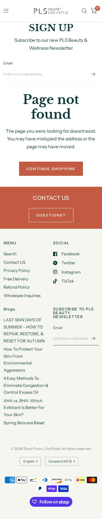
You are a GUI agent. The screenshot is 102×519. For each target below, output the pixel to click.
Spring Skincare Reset (24, 422)
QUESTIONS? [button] (51, 215)
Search (10, 253)
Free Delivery (16, 278)
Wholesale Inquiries (22, 295)
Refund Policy (17, 287)
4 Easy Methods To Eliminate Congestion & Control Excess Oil (26, 385)
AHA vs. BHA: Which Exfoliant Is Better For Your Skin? (24, 407)
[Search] (84, 11)
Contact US (14, 262)
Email (8, 63)
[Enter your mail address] (93, 74)
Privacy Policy (17, 270)
